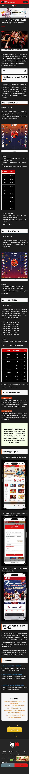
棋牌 (11, 754)
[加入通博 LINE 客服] (22, 758)
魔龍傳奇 (11, 752)
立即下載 (26, 2)
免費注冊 (21, 765)
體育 (25, 752)
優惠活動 (25, 754)
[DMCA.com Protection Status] (14, 760)
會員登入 (7, 765)
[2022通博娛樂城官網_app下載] (14, 12)
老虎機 (4, 752)
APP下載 (14, 756)
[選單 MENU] (3, 6)
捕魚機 (17, 752)
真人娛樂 (4, 754)
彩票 (18, 754)
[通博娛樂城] (14, 6)
